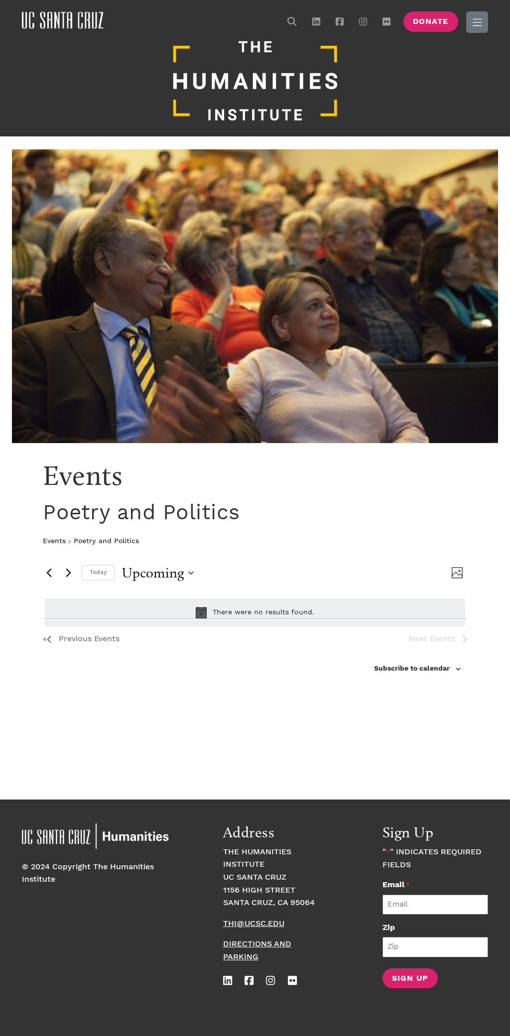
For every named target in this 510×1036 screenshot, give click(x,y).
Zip (388, 927)
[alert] (255, 612)
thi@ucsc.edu (253, 924)
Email (396, 885)
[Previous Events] (49, 573)
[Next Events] (68, 573)
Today (98, 572)
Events (54, 541)
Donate (430, 21)
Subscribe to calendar (412, 668)
